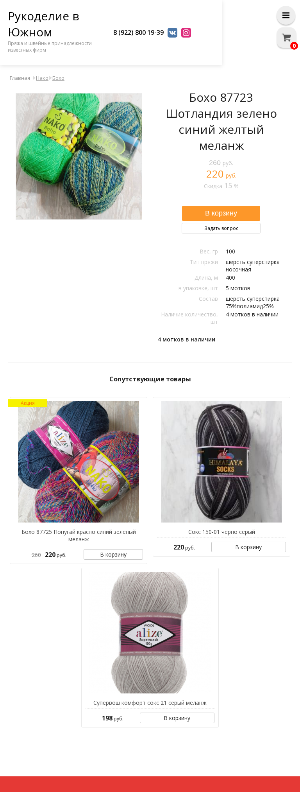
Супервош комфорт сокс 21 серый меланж (150, 702)
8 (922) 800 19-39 (138, 32)
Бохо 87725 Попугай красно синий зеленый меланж (78, 535)
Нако (42, 77)
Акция (28, 403)
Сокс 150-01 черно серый (221, 531)
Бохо (58, 77)
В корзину (113, 554)
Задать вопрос (221, 228)
